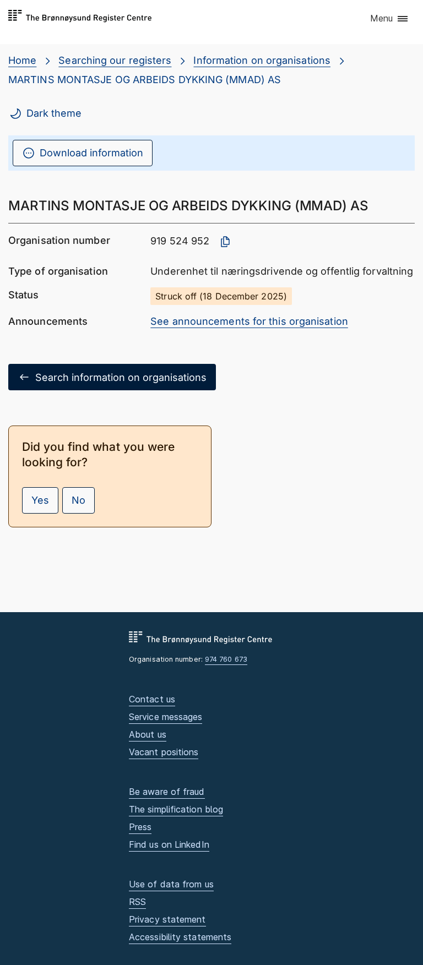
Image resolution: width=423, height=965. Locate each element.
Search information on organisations (121, 377)
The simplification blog (176, 809)
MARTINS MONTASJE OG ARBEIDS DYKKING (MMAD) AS (144, 79)
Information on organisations (261, 60)
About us (147, 734)
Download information (91, 153)
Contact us (152, 699)
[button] (390, 19)
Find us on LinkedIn (169, 844)
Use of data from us (171, 884)
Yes (40, 500)
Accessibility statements (180, 936)
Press (140, 826)
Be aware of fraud (167, 791)
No (78, 500)
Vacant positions (163, 751)
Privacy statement (167, 919)
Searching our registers (114, 60)
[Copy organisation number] (225, 241)
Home (22, 60)
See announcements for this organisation (249, 321)
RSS (137, 901)
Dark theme (54, 113)
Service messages (165, 716)
